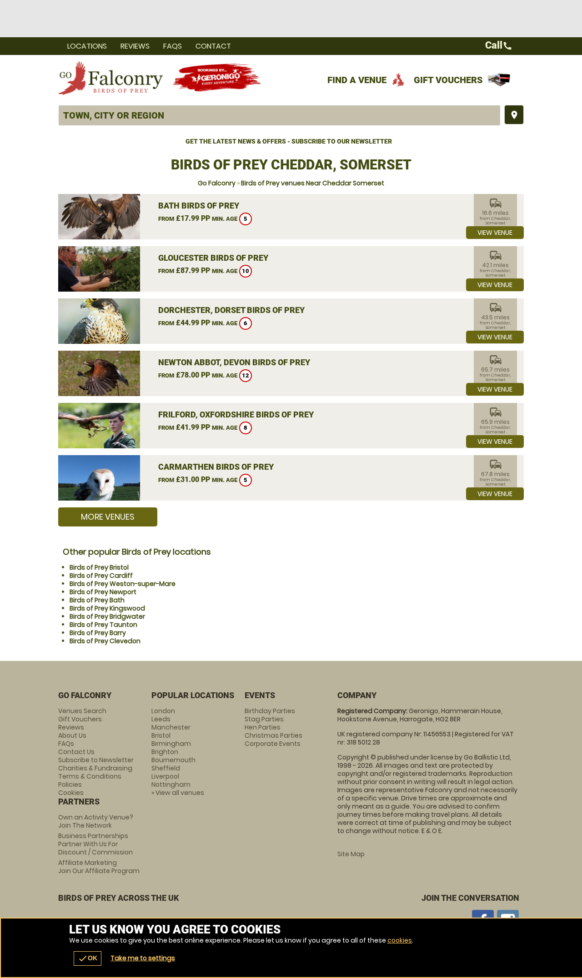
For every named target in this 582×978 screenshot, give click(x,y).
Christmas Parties (273, 735)
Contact (213, 46)
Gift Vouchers (448, 79)
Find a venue (356, 79)
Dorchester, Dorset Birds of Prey (231, 310)
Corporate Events (273, 743)
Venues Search (82, 710)
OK (87, 958)
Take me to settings (142, 958)
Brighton (164, 751)
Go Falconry (217, 183)
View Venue (494, 232)
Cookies (71, 792)
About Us (72, 735)
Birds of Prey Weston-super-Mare (123, 583)
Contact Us (76, 751)
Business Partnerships (95, 844)
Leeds (161, 719)
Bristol (161, 735)
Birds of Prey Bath (97, 600)
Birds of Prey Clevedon (105, 640)
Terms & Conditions (89, 776)
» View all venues (177, 792)
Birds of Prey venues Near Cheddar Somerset (312, 183)
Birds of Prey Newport (103, 591)
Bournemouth (173, 760)
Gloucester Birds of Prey (213, 258)
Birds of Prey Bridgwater (107, 616)
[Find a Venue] (279, 115)
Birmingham (171, 743)
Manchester (171, 727)
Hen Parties (263, 727)
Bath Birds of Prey (198, 205)
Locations (87, 46)
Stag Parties (264, 719)
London (163, 710)
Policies (70, 784)
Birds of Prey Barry (98, 632)
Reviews (135, 46)
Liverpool (165, 776)
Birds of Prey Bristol (99, 567)
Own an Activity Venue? (95, 821)
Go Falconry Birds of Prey (110, 77)
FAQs (172, 46)
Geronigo (217, 77)
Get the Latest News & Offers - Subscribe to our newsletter (289, 141)
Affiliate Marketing (99, 866)
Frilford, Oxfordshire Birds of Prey (236, 414)
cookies (399, 940)
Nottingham (171, 784)
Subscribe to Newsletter (96, 760)
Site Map (351, 854)
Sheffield (165, 768)
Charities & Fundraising (95, 768)
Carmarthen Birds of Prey (216, 467)
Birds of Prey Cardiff (101, 575)
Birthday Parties (270, 710)
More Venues (108, 516)
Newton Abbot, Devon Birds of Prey (234, 362)
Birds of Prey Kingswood (107, 608)
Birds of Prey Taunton (103, 624)
